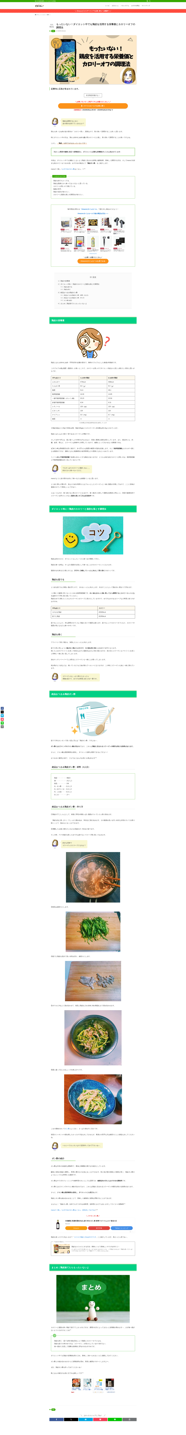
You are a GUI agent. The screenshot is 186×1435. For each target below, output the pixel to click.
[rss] (147, 1)
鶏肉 (53, 31)
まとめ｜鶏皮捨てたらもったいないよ (74, 303)
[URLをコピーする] (129, 1419)
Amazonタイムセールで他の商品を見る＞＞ (93, 213)
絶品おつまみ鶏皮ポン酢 (69, 292)
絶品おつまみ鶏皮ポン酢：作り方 (74, 298)
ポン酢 (67, 1128)
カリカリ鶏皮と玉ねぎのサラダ (85, 1237)
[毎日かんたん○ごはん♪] (39, 6)
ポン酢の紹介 (68, 300)
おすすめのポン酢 (68, 169)
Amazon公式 (93, 253)
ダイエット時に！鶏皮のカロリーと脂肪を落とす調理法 (80, 284)
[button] (56, 1419)
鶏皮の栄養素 (65, 281)
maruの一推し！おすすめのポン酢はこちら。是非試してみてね (73, 1210)
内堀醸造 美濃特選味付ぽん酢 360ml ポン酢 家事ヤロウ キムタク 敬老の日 (91, 1221)
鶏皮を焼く (67, 289)
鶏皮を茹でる (68, 287)
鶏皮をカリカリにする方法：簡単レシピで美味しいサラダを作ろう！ (95, 1246)
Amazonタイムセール (89, 209)
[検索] (150, 1)
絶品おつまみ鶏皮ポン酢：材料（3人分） (76, 295)
